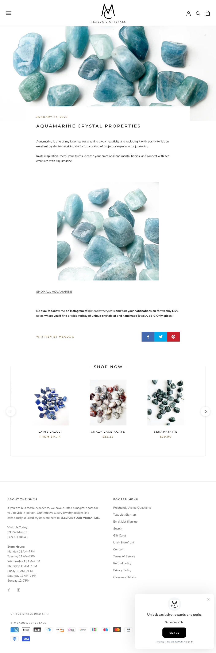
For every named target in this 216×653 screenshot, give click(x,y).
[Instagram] (18, 589)
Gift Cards (120, 536)
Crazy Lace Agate (108, 431)
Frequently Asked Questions (132, 508)
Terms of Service (124, 556)
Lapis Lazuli (50, 431)
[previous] (10, 411)
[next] (205, 411)
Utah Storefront (123, 542)
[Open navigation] (8, 13)
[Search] (198, 13)
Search (117, 529)
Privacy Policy (122, 570)
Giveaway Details (124, 577)
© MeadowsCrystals (28, 622)
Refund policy (122, 563)
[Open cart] (208, 13)
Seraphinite (165, 431)
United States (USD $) (28, 614)
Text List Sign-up (124, 515)
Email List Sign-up (125, 522)
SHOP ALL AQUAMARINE (54, 292)
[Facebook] (8, 589)
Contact (118, 549)
